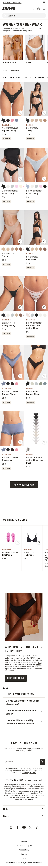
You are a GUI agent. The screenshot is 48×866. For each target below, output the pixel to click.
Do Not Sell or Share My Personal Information (24, 863)
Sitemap (24, 841)
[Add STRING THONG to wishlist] (20, 307)
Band (18, 77)
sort (5, 77)
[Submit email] (42, 762)
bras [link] (39, 662)
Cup (26, 77)
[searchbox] (26, 15)
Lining (41, 77)
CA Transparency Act (24, 846)
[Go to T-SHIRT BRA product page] (32, 537)
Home (5, 70)
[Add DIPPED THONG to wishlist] (20, 112)
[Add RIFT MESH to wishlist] (17, 542)
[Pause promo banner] (44, 2)
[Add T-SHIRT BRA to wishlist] (39, 542)
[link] (16, 678)
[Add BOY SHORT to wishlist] (44, 241)
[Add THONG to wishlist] (44, 112)
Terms (24, 858)
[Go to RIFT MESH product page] (10, 537)
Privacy (24, 854)
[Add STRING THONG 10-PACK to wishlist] (44, 442)
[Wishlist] (33, 8)
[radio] (3, 120)
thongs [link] (22, 656)
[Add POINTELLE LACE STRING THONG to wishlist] (44, 307)
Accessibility (24, 850)
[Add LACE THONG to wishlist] (20, 178)
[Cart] (38, 8)
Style (33, 77)
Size (12, 77)
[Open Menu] (44, 9)
